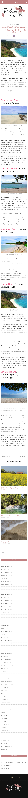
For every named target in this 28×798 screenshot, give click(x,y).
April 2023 (4, 591)
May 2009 (4, 740)
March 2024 (4, 578)
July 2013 (3, 687)
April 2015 (4, 656)
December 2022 (5, 594)
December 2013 (5, 681)
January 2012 (5, 706)
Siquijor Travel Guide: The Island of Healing (10, 515)
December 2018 (5, 615)
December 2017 (5, 631)
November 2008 (6, 749)
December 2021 (5, 600)
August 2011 (4, 712)
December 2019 (5, 609)
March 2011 (4, 718)
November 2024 (5, 575)
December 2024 (5, 572)
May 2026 (3, 563)
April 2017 (4, 637)
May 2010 (3, 727)
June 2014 (4, 671)
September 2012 (5, 690)
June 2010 (4, 724)
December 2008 (5, 746)
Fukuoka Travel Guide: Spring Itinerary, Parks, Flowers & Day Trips (13, 488)
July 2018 (3, 622)
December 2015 (5, 653)
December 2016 (5, 640)
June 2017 (4, 634)
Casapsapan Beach (10, 100)
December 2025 (5, 566)
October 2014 (5, 662)
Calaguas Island (9, 168)
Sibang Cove (7, 284)
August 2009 (5, 737)
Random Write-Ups (7, 759)
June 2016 (4, 650)
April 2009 (4, 743)
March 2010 (4, 730)
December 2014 (5, 659)
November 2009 (6, 734)
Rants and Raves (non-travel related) (14, 762)
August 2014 (5, 668)
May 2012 (3, 699)
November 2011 (5, 709)
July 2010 (4, 721)
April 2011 (4, 715)
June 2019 (4, 612)
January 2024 (5, 581)
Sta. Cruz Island (8, 371)
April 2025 (4, 569)
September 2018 (6, 619)
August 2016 (5, 647)
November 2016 (5, 643)
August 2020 (5, 606)
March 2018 (4, 625)
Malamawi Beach (9, 229)
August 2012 (5, 693)
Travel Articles (14, 24)
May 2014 (3, 674)
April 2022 (4, 597)
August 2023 (5, 588)
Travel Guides (5, 768)
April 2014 (4, 678)
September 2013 (5, 684)
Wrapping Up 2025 (5, 542)
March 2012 (4, 702)
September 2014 (6, 665)
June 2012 (4, 696)
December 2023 (5, 584)
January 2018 (5, 628)
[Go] (26, 2)
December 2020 (5, 603)
